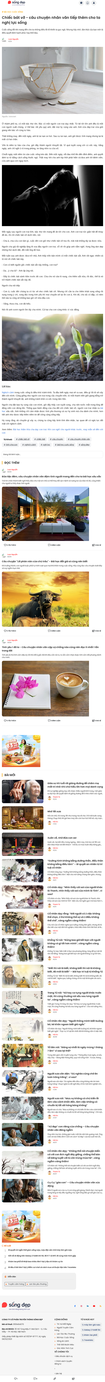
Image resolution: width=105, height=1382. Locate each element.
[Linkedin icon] (87, 1306)
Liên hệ (58, 1373)
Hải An (55, 822)
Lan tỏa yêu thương (37, 1284)
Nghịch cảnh (8, 392)
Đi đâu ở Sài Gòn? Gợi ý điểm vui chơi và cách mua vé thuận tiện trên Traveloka (42, 1267)
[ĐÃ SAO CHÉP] (54, 1379)
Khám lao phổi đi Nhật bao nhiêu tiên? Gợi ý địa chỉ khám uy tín (35, 1261)
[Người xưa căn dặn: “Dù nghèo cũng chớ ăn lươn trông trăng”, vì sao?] (22, 1082)
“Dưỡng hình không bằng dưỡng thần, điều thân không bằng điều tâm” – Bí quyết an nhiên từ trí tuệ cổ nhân (75, 864)
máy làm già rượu (92, 1324)
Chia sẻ (98, 545)
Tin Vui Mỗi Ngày (63, 1324)
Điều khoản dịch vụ (64, 1356)
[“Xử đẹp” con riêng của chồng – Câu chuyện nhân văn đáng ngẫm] (22, 1134)
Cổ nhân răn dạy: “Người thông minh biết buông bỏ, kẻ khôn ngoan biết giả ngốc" (75, 1022)
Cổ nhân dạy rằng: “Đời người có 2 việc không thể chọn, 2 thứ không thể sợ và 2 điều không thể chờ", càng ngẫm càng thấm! (74, 917)
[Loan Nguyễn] (4, 471)
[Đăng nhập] (93, 3)
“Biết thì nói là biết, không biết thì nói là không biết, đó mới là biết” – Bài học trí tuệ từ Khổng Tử (75, 970)
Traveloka (88, 1340)
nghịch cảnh (30, 444)
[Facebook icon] (74, 1306)
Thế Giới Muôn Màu (65, 1344)
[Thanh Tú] (50, 798)
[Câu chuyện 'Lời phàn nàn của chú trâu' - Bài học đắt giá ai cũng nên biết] (45, 599)
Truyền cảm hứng (16, 1284)
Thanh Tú (56, 797)
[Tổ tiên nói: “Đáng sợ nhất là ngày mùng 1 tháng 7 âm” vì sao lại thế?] (22, 1055)
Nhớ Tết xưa (54, 811)
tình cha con (11, 444)
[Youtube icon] (94, 1306)
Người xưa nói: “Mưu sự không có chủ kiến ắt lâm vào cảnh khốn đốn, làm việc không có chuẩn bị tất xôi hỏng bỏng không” (73, 1102)
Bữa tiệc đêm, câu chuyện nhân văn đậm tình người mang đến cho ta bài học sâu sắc (51, 476)
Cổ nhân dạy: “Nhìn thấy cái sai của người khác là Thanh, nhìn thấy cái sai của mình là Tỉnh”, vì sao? (75, 891)
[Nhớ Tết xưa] (22, 818)
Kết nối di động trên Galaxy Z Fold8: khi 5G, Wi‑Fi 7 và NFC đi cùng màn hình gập (42, 1256)
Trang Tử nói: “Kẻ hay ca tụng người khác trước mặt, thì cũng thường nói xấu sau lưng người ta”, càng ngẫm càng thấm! (74, 996)
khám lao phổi (90, 1335)
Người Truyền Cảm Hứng (64, 1329)
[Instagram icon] (81, 1306)
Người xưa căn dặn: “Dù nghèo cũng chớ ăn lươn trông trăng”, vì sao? (73, 1075)
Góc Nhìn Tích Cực (65, 1348)
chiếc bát (40, 439)
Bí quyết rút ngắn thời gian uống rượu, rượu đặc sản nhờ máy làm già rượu (40, 1250)
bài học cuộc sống (65, 444)
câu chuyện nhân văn (80, 439)
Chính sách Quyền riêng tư (63, 1362)
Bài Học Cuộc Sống (65, 1337)
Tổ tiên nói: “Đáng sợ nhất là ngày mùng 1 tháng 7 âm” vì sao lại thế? (75, 1049)
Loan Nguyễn (13, 39)
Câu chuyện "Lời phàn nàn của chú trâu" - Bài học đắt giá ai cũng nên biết (44, 561)
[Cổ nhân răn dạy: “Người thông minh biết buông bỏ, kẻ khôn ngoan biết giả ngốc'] (22, 1029)
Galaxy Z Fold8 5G (92, 1330)
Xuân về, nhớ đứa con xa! (62, 838)
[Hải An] (50, 823)
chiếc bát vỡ (23, 439)
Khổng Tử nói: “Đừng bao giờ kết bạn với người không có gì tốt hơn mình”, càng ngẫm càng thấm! (74, 943)
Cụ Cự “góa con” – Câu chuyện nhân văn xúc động (74, 1184)
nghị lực (46, 444)
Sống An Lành (62, 1341)
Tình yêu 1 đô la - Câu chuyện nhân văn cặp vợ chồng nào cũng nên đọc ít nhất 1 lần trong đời (50, 649)
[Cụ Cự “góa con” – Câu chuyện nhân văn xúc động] (22, 1190)
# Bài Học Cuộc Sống (12, 12)
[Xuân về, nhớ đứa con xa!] (22, 844)
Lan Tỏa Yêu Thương (65, 1334)
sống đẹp (85, 444)
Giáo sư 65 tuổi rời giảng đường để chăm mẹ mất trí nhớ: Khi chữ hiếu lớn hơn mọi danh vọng (75, 785)
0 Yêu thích (11, 545)
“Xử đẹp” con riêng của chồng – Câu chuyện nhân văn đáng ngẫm (73, 1128)
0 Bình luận (55, 545)
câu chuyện (57, 439)
